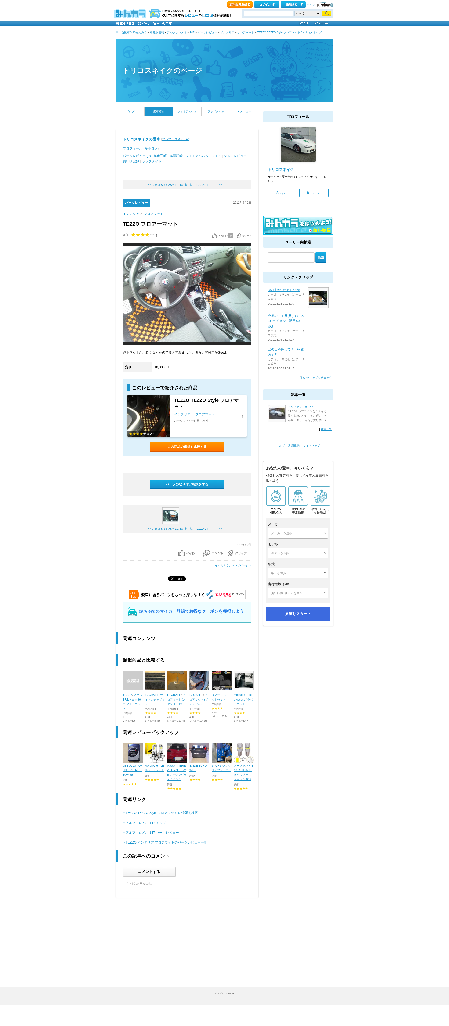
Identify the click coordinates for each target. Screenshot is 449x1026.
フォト (216, 156)
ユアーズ (217, 695)
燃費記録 (176, 156)
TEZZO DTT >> (208, 184)
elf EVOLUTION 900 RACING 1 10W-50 (133, 770)
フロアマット (245, 32)
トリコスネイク (281, 170)
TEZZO (127, 695)
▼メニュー (244, 111)
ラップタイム (215, 111)
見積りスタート (298, 614)
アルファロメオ (177, 32)
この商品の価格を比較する (187, 446)
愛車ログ (151, 148)
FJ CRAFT (151, 695)
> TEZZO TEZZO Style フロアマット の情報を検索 (160, 813)
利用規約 (294, 445)
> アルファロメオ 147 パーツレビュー (151, 832)
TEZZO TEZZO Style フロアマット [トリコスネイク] (289, 32)
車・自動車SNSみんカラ (131, 32)
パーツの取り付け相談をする (187, 484)
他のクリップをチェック (316, 377)
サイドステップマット (155, 699)
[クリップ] (244, 235)
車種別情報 (157, 32)
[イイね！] (219, 235)
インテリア (227, 32)
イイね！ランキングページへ (233, 565)
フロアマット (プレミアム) (198, 699)
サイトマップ (311, 445)
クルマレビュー (235, 156)
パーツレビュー (207, 32)
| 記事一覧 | (187, 184)
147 (192, 32)
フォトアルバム (187, 111)
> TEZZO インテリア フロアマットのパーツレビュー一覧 (165, 842)
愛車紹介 (158, 111)
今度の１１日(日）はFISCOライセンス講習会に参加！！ (286, 321)
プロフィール (132, 148)
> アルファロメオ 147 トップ (144, 823)
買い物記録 (131, 161)
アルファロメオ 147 (175, 139)
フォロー (282, 193)
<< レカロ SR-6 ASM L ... (163, 184)
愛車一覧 (326, 429)
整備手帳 (160, 156)
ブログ (130, 111)
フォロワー (314, 193)
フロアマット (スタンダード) (176, 699)
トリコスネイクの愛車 (141, 139)
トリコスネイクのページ (162, 70)
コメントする (149, 872)
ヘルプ (311, 4)
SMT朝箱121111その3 (284, 290)
